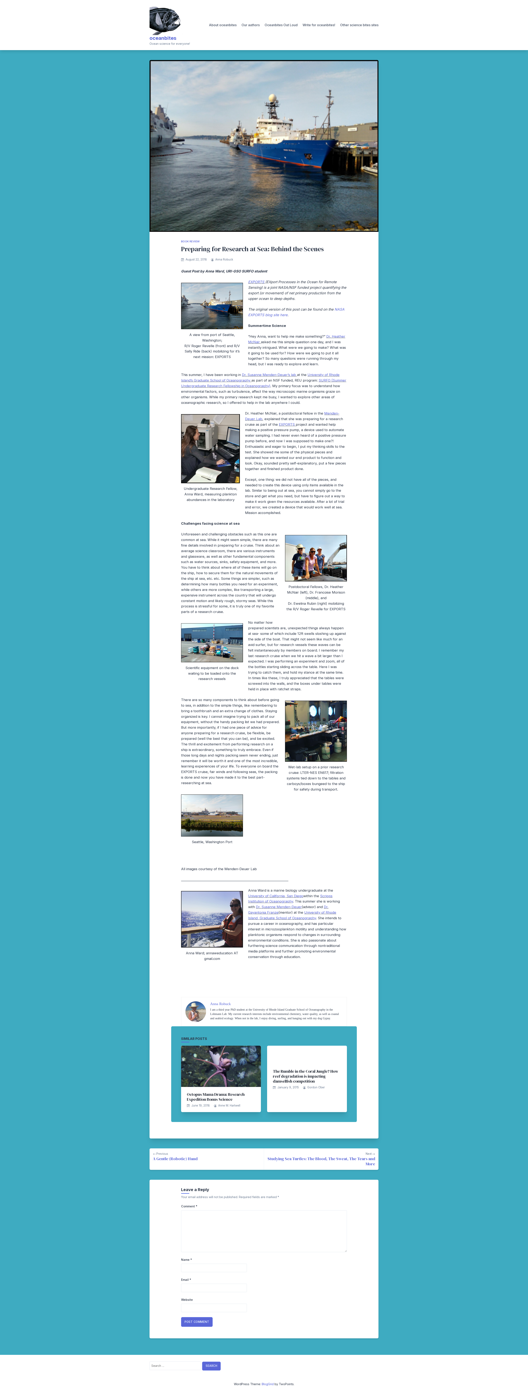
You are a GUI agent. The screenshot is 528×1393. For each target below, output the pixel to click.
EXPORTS (256, 282)
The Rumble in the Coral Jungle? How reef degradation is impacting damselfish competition (305, 1076)
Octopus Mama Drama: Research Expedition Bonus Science (216, 1097)
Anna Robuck (224, 259)
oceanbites (163, 38)
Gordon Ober (316, 1087)
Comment (189, 1206)
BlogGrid (268, 1384)
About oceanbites (223, 25)
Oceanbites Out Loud (281, 25)
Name (186, 1259)
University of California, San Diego (275, 896)
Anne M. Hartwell (229, 1105)
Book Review (190, 241)
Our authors (251, 25)
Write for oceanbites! (319, 25)
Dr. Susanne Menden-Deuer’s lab (269, 375)
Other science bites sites (359, 25)
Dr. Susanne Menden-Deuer (279, 907)
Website (187, 1299)
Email (186, 1279)
